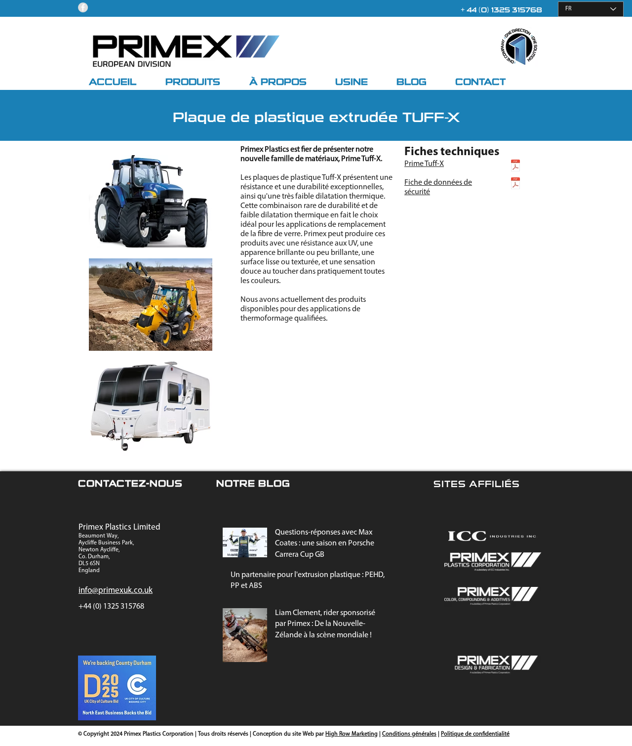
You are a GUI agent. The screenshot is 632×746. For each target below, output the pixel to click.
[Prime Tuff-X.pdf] (515, 167)
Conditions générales (409, 734)
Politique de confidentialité (475, 734)
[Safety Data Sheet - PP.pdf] (515, 184)
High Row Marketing (351, 734)
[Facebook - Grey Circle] (83, 7)
